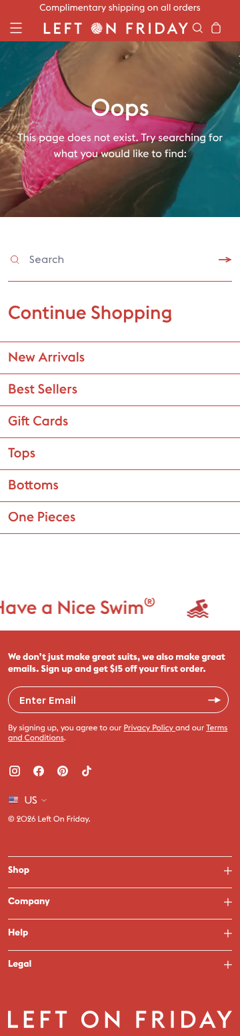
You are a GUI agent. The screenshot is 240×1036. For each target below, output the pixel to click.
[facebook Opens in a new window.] (38, 771)
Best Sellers (42, 389)
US (30, 800)
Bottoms (33, 485)
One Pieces (41, 517)
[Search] (197, 28)
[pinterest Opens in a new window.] (62, 771)
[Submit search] (225, 259)
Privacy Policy (149, 728)
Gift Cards (38, 421)
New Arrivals (46, 357)
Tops (21, 453)
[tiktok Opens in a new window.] (86, 771)
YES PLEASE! (214, 699)
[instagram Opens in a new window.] (14, 771)
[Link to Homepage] (116, 28)
